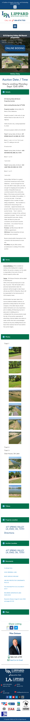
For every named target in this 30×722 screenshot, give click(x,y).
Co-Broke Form (8, 568)
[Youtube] (13, 697)
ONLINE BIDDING (15, 48)
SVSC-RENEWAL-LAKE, (10, 572)
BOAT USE (7, 576)
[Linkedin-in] (16, 697)
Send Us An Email (16, 660)
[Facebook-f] (7, 697)
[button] (15, 6)
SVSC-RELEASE (14, 576)
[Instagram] (19, 697)
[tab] (15, 92)
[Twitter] (10, 697)
